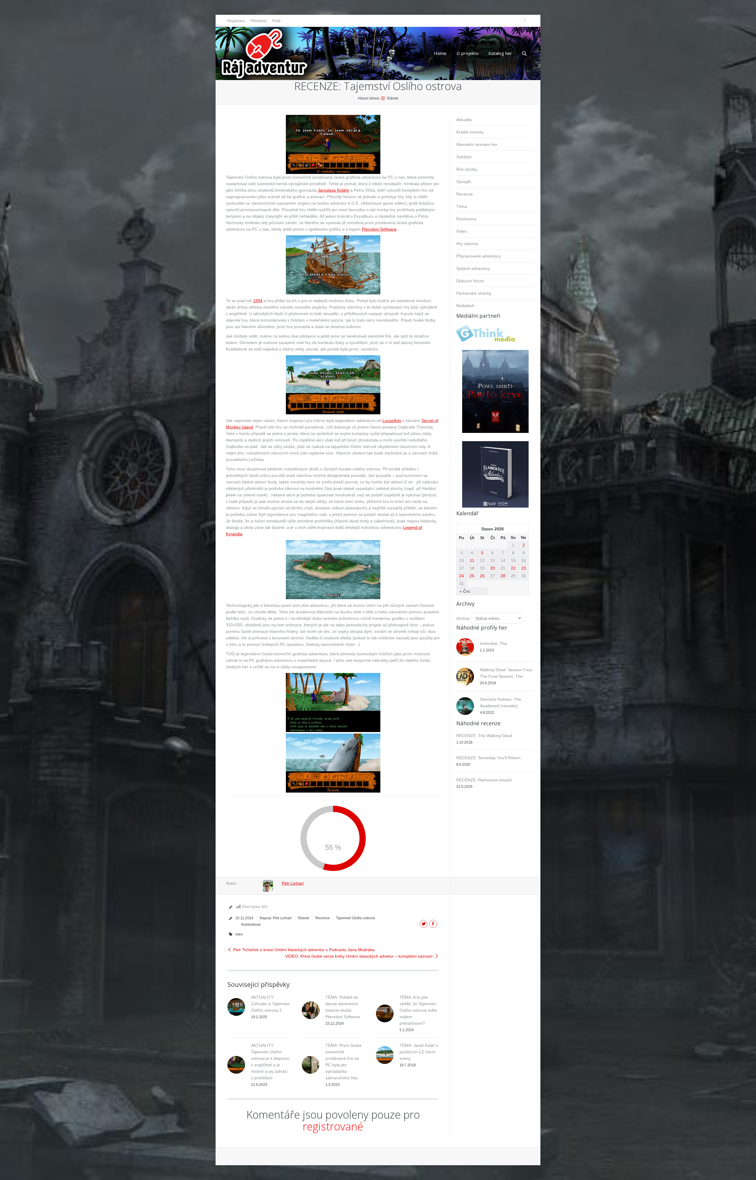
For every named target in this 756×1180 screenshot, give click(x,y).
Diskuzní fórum (470, 280)
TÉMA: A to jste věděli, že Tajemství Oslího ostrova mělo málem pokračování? (418, 1010)
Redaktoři (465, 305)
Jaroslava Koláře (333, 190)
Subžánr (464, 156)
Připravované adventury (478, 256)
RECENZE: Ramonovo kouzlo (484, 780)
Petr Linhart (293, 883)
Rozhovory (466, 218)
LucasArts (391, 420)
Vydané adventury (473, 268)
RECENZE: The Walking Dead (484, 735)
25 (472, 575)
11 (472, 560)
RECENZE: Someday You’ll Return (488, 757)
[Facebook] (525, 21)
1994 (258, 300)
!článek (392, 98)
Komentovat (250, 925)
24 (461, 575)
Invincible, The (493, 643)
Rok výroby (466, 169)
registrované (333, 1126)
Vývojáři (463, 181)
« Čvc (465, 591)
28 (503, 575)
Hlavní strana (368, 98)
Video (461, 231)
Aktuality (464, 119)
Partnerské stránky (473, 293)
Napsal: (275, 918)
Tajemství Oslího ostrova (355, 918)
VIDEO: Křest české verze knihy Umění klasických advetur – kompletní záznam (359, 956)
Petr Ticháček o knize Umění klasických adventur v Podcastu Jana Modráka (303, 949)
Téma (461, 206)
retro (239, 934)
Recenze (322, 918)
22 (513, 568)
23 (523, 568)
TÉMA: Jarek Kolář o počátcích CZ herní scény (419, 1052)
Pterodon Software (379, 229)
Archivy (463, 618)
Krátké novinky (470, 132)
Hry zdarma (467, 243)
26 (482, 575)
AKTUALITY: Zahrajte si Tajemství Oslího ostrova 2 (270, 1004)
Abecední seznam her (476, 144)
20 (492, 568)
